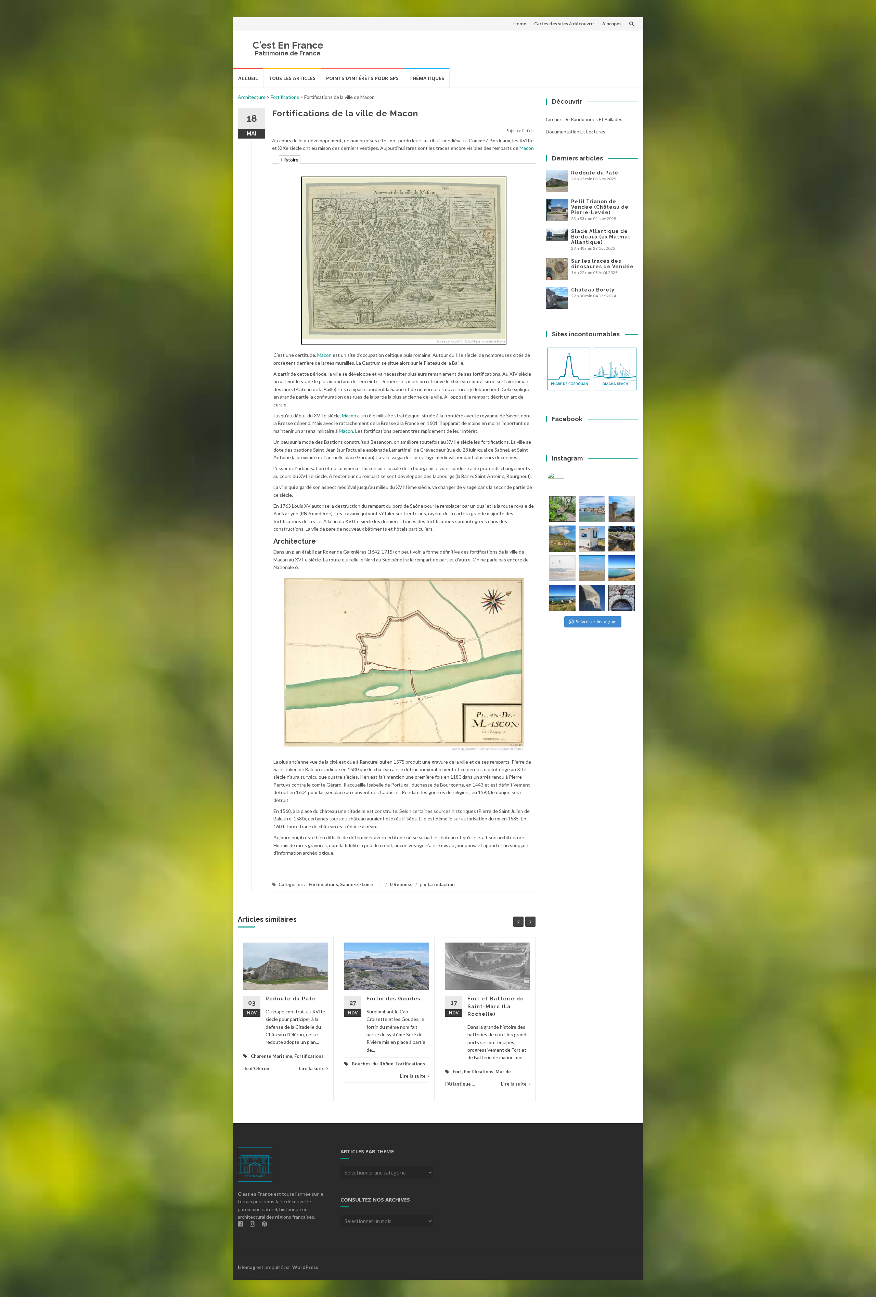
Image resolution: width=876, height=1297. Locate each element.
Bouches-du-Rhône (373, 1063)
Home (519, 24)
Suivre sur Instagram (596, 621)
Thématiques (426, 78)
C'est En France (288, 45)
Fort (457, 1071)
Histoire (289, 160)
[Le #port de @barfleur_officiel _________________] (592, 509)
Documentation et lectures (575, 131)
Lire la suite (312, 1068)
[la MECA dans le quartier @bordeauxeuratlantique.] (592, 598)
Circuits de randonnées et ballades (584, 119)
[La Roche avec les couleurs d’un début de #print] (562, 539)
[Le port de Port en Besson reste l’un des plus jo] (562, 598)
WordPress (305, 1267)
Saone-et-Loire (356, 884)
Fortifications (285, 97)
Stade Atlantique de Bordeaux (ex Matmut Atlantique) (600, 237)
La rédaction (441, 884)
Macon (526, 148)
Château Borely (593, 290)
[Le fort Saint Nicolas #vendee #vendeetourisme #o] (621, 509)
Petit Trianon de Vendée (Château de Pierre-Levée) (600, 207)
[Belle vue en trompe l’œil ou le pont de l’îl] (592, 568)
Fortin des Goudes (393, 999)
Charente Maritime (271, 1056)
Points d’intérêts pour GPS (362, 78)
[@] (566, 480)
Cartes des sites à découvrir (564, 24)
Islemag (246, 1267)
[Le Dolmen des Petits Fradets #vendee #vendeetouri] (621, 539)
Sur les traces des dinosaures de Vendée (602, 263)
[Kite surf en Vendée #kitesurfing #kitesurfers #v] (562, 568)
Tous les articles (292, 78)
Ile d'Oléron (256, 1068)
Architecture (252, 97)
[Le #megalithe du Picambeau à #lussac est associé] (562, 509)
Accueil (248, 78)
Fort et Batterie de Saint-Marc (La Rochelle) (495, 1006)
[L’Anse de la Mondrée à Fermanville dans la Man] (621, 568)
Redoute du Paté (291, 999)
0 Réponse (401, 884)
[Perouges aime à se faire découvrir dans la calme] (621, 598)
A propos (611, 24)
